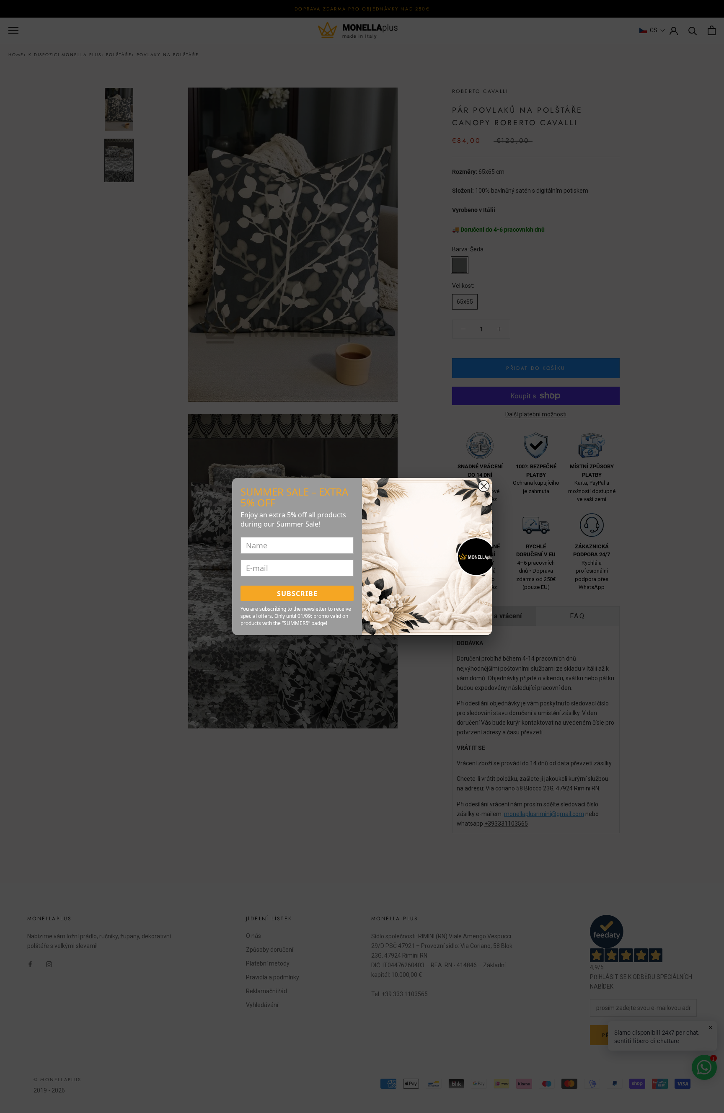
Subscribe (297, 593)
